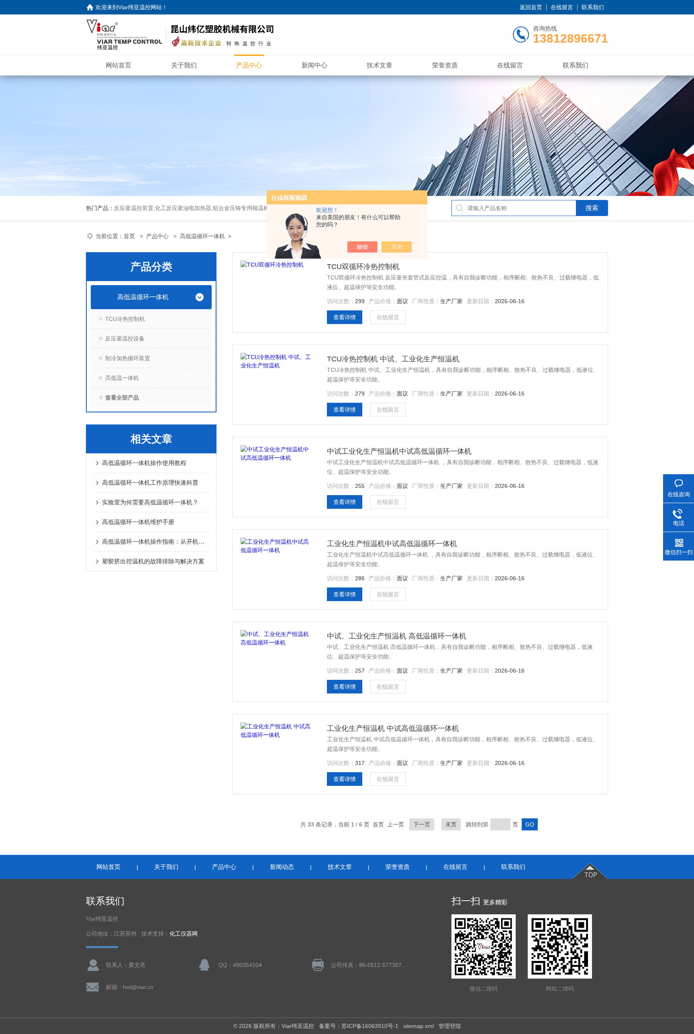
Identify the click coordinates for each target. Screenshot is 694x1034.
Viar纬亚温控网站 (140, 7)
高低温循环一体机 (202, 236)
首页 (130, 236)
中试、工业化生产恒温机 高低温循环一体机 (396, 636)
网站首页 (118, 65)
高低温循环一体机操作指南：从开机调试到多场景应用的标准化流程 (155, 541)
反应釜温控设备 (125, 338)
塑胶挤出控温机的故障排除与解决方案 (153, 561)
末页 (451, 824)
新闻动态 (282, 866)
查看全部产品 (122, 397)
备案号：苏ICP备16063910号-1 (358, 1026)
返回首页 (531, 7)
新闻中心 (314, 65)
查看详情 (344, 317)
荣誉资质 (445, 65)
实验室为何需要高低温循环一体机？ (150, 502)
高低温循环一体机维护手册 (138, 521)
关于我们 (184, 65)
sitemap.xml (418, 1026)
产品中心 (249, 65)
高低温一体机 (122, 378)
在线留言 (562, 7)
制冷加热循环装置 (127, 358)
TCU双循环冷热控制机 (363, 267)
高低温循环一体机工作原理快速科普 (150, 482)
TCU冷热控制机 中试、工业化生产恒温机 (393, 359)
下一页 (421, 824)
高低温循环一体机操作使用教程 (144, 462)
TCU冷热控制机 (125, 319)
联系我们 (593, 7)
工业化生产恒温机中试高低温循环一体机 (392, 544)
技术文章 (379, 65)
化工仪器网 (183, 934)
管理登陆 (450, 1026)
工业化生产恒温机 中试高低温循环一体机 (393, 728)
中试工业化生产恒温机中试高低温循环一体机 (399, 451)
